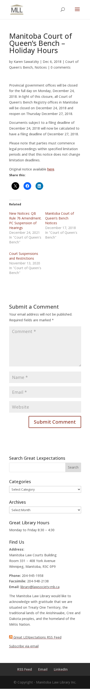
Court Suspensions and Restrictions (23, 256)
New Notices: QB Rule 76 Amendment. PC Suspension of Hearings (25, 220)
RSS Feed (24, 669)
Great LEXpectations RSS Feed (36, 637)
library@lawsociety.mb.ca (40, 587)
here (50, 169)
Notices (41, 67)
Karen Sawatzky (26, 61)
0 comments (61, 67)
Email (43, 669)
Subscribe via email (24, 646)
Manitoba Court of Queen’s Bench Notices (59, 218)
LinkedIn (61, 669)
